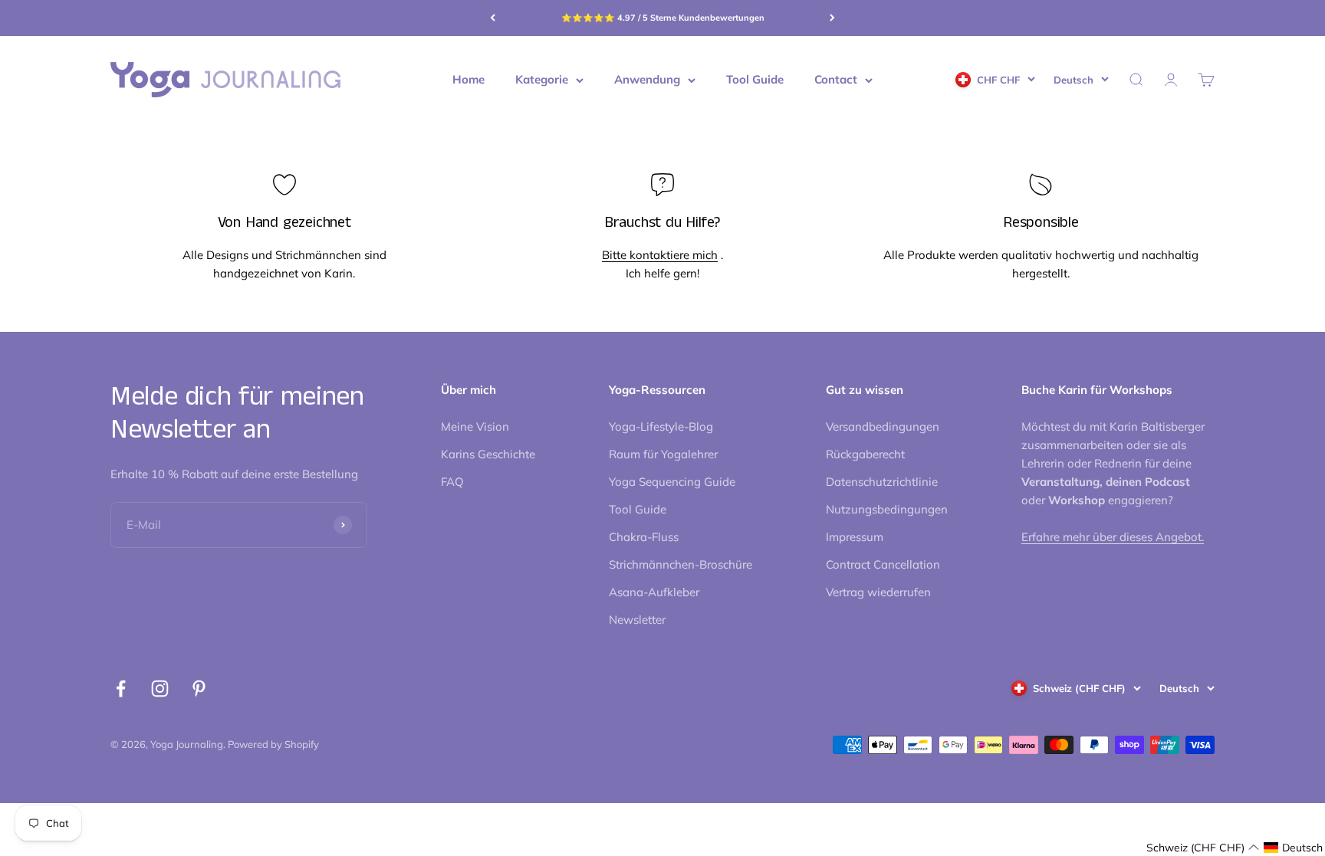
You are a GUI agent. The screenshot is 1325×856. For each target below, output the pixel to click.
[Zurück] (492, 18)
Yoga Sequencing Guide (672, 481)
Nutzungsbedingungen (887, 509)
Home (468, 79)
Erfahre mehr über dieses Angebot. (1112, 537)
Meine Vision (475, 426)
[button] (1202, 847)
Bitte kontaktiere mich (660, 255)
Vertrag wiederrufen (878, 592)
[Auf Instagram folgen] (160, 688)
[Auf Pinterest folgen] (199, 688)
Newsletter (637, 619)
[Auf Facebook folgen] (120, 688)
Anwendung (647, 79)
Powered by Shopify (273, 744)
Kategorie (541, 79)
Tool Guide (755, 79)
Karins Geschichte (488, 454)
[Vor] (832, 18)
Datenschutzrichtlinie (882, 481)
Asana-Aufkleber (654, 592)
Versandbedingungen (882, 426)
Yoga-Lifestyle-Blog (661, 426)
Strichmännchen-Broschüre (680, 564)
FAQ (452, 481)
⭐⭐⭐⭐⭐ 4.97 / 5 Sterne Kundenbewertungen (662, 17)
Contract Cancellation (883, 564)
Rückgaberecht (865, 454)
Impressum (854, 537)
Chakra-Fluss (644, 537)
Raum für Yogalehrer (663, 454)
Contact (835, 79)
